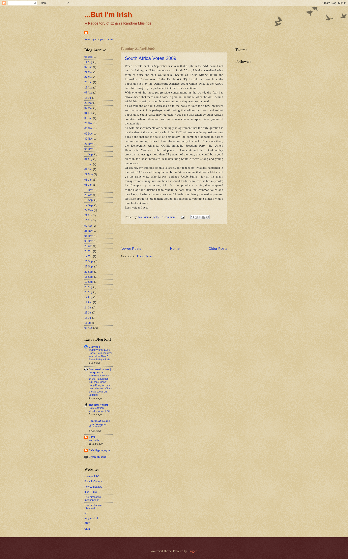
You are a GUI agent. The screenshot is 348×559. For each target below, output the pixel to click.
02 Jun (88, 169)
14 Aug (88, 62)
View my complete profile (99, 39)
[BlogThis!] (196, 217)
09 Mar (88, 77)
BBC (87, 523)
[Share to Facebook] (204, 217)
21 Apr (88, 215)
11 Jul (87, 322)
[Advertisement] (174, 235)
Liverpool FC (91, 476)
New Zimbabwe (93, 486)
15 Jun (88, 164)
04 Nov (88, 148)
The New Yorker (98, 404)
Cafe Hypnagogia (99, 450)
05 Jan (88, 118)
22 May (88, 210)
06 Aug (88, 327)
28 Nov (88, 230)
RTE (87, 513)
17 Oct (88, 256)
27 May (88, 174)
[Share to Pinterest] (208, 217)
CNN (87, 528)
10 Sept (88, 154)
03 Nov (88, 241)
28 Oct (88, 194)
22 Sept (88, 266)
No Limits (94, 440)
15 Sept (88, 276)
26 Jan (88, 82)
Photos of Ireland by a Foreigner (99, 422)
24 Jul (87, 307)
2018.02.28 (95, 427)
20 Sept (88, 271)
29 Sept (88, 261)
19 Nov (88, 189)
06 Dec (88, 56)
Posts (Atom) (144, 256)
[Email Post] (182, 217)
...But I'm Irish (108, 14)
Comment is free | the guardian (100, 371)
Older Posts (217, 249)
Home (175, 249)
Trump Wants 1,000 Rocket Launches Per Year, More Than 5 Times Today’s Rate (100, 354)
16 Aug (88, 87)
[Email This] (192, 217)
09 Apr (88, 225)
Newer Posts (131, 249)
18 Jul (87, 317)
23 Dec (88, 123)
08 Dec (88, 128)
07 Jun (88, 67)
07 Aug (88, 92)
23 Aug (88, 292)
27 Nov (88, 143)
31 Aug (88, 159)
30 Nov (88, 138)
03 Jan (88, 184)
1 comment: (169, 217)
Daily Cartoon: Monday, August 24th (100, 410)
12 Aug (88, 297)
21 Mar (88, 72)
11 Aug (88, 302)
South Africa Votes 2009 (150, 58)
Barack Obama (93, 481)
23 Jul (87, 312)
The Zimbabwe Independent (93, 498)
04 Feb (88, 113)
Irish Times (90, 491)
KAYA (92, 437)
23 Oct (88, 246)
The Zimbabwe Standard (93, 507)
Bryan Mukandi (98, 456)
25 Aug (88, 287)
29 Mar (88, 102)
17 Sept (88, 205)
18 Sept (88, 199)
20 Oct (88, 251)
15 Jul (87, 97)
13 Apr (88, 220)
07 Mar (88, 108)
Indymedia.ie (91, 518)
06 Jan (88, 179)
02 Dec (88, 133)
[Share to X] (200, 217)
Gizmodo (94, 346)
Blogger (192, 551)
